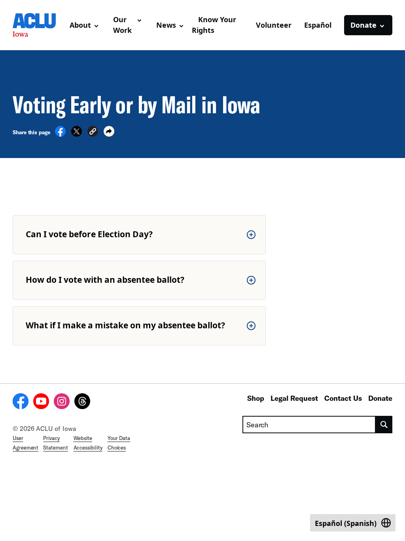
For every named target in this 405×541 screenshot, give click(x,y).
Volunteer (273, 25)
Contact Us (343, 398)
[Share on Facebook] (60, 134)
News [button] (166, 25)
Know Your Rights (214, 25)
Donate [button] (363, 25)
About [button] (80, 25)
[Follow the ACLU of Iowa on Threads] (82, 402)
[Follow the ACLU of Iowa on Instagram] (62, 402)
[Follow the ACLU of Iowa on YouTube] (41, 402)
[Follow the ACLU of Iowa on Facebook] (20, 402)
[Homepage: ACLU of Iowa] (38, 25)
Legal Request (294, 398)
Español (317, 25)
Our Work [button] (122, 25)
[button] (92, 132)
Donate (380, 398)
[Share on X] (76, 134)
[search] (384, 424)
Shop (255, 398)
